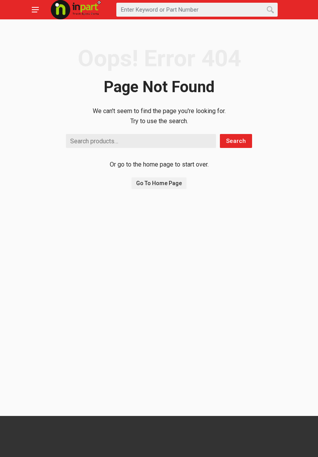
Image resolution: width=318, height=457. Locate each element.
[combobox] (197, 10)
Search (236, 140)
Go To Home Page (159, 183)
